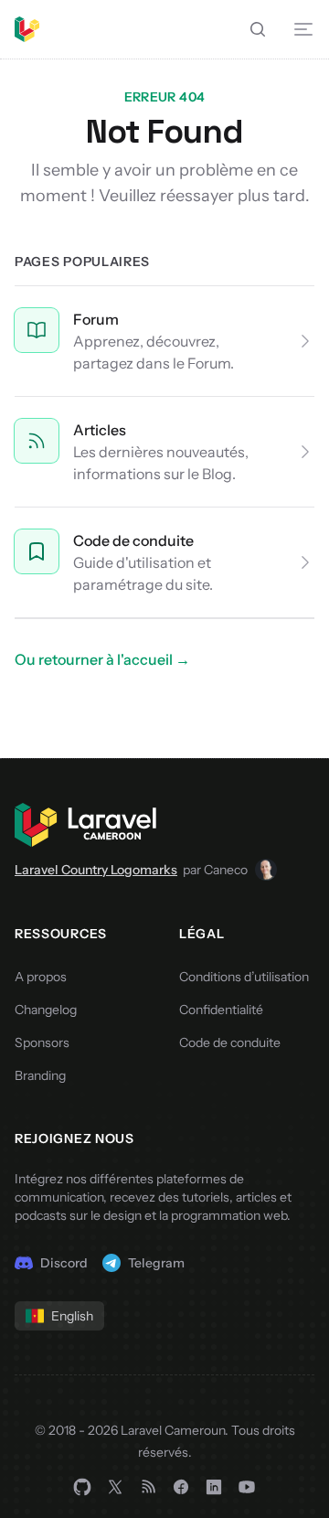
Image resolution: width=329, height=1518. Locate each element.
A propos (41, 976)
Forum (96, 319)
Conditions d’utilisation (244, 976)
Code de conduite (133, 540)
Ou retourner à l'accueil (102, 659)
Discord (64, 1263)
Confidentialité (221, 1009)
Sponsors (42, 1042)
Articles (99, 430)
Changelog (46, 1009)
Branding (40, 1075)
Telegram (156, 1263)
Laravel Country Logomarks (96, 869)
